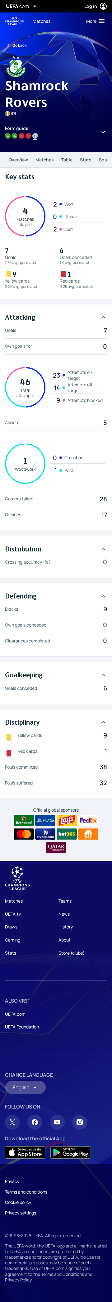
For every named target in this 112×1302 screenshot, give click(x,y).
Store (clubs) (71, 953)
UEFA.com (15, 1014)
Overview (18, 159)
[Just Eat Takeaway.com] (88, 834)
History (65, 927)
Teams (65, 901)
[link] (41, 21)
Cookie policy (18, 1202)
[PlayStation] (45, 820)
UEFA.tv (13, 914)
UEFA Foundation (22, 1027)
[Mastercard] (24, 834)
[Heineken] (24, 820)
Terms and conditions (26, 1192)
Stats (85, 159)
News (64, 914)
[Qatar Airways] (56, 847)
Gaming (12, 940)
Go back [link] (19, 45)
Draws (11, 927)
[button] (94, 21)
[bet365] (67, 834)
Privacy (12, 1181)
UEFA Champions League (14, 21)
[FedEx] (88, 820)
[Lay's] (67, 820)
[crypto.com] (45, 834)
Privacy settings (20, 1213)
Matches (44, 159)
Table (66, 159)
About (64, 940)
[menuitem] (54, 21)
